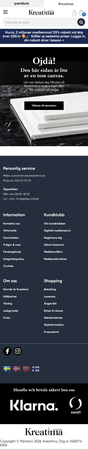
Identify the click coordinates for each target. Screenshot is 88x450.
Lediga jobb (10, 310)
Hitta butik (10, 230)
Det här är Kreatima (15, 289)
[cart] (81, 12)
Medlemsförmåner (55, 259)
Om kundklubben (54, 223)
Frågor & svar (12, 244)
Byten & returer (53, 310)
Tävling (7, 303)
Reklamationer (53, 317)
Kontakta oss (11, 223)
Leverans (49, 296)
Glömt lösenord (54, 244)
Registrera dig (53, 237)
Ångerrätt (50, 303)
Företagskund (12, 251)
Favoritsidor (11, 237)
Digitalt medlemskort (57, 230)
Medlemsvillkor (53, 251)
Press (6, 317)
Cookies (8, 266)
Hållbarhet (10, 296)
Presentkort (51, 332)
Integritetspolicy (13, 259)
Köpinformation (54, 324)
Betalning (50, 289)
